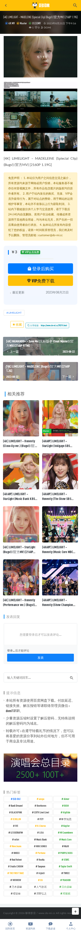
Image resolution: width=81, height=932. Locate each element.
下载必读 (50, 928)
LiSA (41, 832)
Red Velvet (17, 859)
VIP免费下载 (42, 280)
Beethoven (41, 805)
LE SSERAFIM (17, 832)
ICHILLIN (17, 819)
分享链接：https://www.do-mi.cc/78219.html (48, 325)
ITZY (41, 819)
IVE (16, 825)
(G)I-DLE (17, 798)
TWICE (67, 873)
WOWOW (17, 879)
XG (41, 879)
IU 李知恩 (66, 819)
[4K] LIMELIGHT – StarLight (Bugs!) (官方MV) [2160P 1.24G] (19, 552)
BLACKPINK (16, 812)
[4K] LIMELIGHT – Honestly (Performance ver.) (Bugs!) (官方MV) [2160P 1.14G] (19, 604)
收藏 (18, 324)
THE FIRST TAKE (17, 873)
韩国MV (36, 23)
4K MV (11, 23)
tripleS (41, 873)
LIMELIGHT (20, 158)
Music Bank (41, 839)
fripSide (66, 812)
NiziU (66, 846)
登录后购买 (43, 268)
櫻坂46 (16, 893)
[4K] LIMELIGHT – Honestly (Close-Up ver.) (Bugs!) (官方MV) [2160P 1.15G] (20, 445)
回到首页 (10, 928)
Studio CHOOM (16, 866)
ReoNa (41, 859)
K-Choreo (41, 825)
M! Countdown (66, 832)
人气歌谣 (41, 886)
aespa (41, 798)
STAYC (66, 859)
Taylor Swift (66, 866)
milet (16, 839)
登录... (11, 650)
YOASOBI (66, 879)
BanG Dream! (17, 805)
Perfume (41, 852)
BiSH (66, 805)
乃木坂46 (17, 886)
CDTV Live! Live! (41, 812)
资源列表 (30, 928)
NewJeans (16, 846)
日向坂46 (66, 886)
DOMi (47, 27)
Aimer (66, 798)
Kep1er (66, 825)
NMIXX (17, 852)
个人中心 (71, 928)
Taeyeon (41, 866)
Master (23, 23)
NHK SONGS (41, 846)
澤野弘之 (41, 893)
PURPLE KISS (66, 852)
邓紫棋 (66, 893)
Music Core (66, 839)
